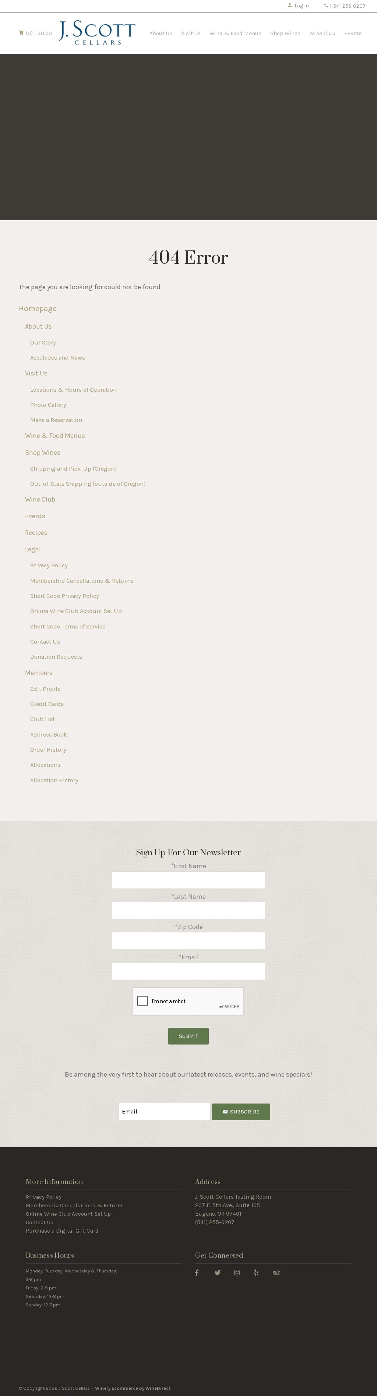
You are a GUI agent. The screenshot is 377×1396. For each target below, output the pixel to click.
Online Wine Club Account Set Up (76, 610)
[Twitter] (218, 1272)
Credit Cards (47, 703)
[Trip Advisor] (276, 1272)
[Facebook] (196, 1272)
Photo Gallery (48, 404)
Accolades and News (57, 357)
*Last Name (188, 897)
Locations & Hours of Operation (73, 389)
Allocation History (54, 780)
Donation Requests (56, 656)
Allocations (45, 764)
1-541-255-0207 (347, 6)
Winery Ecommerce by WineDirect (132, 1388)
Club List (42, 719)
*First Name (188, 866)
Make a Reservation (56, 419)
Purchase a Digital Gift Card (62, 1230)
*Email (189, 957)
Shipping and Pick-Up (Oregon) (73, 468)
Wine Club (322, 33)
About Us (160, 33)
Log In (302, 6)
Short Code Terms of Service (67, 626)
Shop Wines (285, 33)
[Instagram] (237, 1272)
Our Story (43, 342)
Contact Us (45, 641)
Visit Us (191, 33)
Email (112, 1104)
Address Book (48, 734)
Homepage (38, 308)
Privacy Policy (49, 565)
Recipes (36, 533)
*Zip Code (189, 927)
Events (353, 33)
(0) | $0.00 (38, 33)
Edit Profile (45, 688)
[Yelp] (256, 1272)
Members (39, 673)
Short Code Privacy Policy (64, 595)
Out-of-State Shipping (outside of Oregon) (88, 483)
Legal (33, 549)
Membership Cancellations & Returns (82, 580)
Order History (48, 749)
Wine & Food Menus (235, 33)
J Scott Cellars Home (96, 32)
